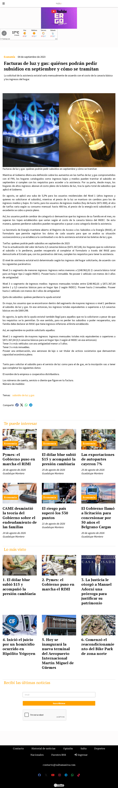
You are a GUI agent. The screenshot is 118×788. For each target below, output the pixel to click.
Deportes (99, 748)
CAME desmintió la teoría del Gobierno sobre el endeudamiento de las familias (20, 517)
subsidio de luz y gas (23, 395)
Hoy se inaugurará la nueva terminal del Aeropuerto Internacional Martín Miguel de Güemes (58, 653)
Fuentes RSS (58, 754)
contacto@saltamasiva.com (59, 764)
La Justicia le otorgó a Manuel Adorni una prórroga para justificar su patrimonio (96, 591)
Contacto (18, 748)
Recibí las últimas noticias (27, 682)
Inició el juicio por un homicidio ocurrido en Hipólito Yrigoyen (19, 646)
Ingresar (82, 754)
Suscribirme (59, 703)
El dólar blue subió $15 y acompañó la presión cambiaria (59, 459)
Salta (83, 748)
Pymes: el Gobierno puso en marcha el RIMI (19, 459)
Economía (9, 56)
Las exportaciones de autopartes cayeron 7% (97, 459)
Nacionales (37, 754)
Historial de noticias (43, 748)
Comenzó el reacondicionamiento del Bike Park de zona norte (97, 646)
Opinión (68, 748)
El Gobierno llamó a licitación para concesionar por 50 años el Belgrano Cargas (98, 517)
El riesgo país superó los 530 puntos (55, 513)
